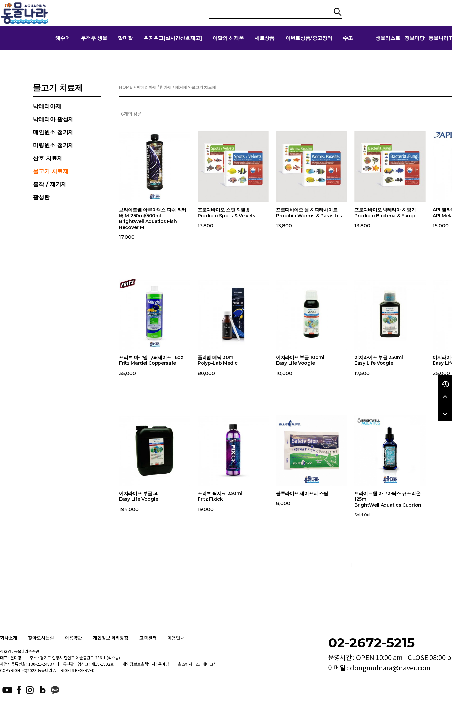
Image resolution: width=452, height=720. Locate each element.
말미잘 (125, 38)
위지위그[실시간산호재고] (173, 38)
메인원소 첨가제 (53, 132)
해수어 (62, 38)
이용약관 (73, 637)
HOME (125, 87)
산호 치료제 (48, 158)
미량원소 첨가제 (53, 145)
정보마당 (415, 38)
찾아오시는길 (41, 637)
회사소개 (8, 637)
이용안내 (176, 637)
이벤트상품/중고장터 (309, 38)
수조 (348, 38)
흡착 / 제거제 (50, 184)
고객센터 (148, 637)
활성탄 (41, 197)
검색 (338, 12)
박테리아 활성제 (53, 119)
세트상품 (265, 38)
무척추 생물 (94, 38)
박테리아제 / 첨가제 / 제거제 (162, 87)
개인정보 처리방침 (110, 637)
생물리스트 (388, 38)
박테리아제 (47, 106)
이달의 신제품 (228, 38)
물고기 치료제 (50, 171)
